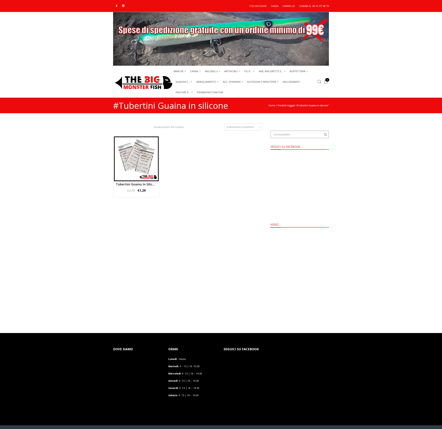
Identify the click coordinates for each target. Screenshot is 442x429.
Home (271, 105)
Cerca (325, 134)
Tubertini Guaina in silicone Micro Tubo (146, 184)
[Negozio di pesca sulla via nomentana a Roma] (143, 91)
